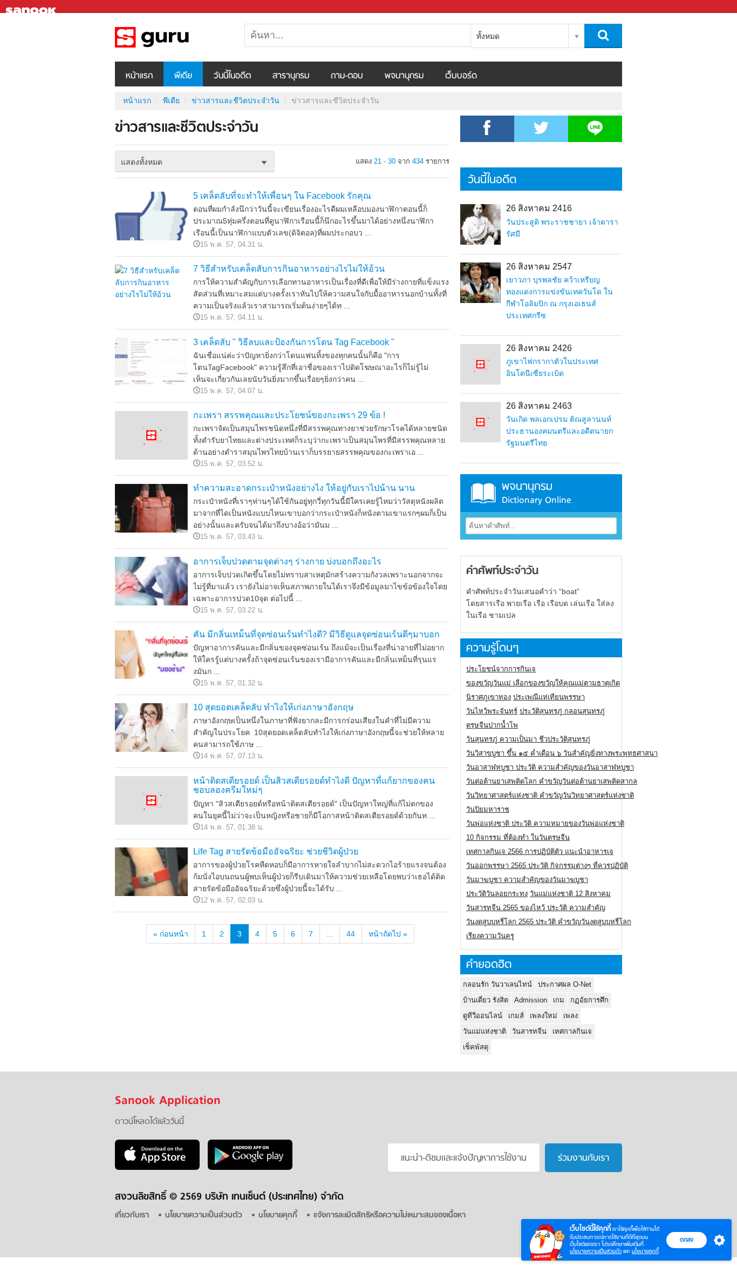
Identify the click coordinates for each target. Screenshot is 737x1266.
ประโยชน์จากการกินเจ (501, 669)
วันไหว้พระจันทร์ (491, 711)
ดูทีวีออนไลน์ (482, 1016)
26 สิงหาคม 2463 (539, 405)
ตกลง (686, 1239)
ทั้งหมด (488, 36)
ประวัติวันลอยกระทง (497, 894)
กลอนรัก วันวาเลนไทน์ (497, 984)
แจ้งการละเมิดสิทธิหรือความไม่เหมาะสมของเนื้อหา (389, 1215)
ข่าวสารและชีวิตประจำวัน (171, 37)
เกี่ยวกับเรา (132, 1215)
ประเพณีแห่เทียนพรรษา (549, 697)
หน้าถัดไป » (387, 934)
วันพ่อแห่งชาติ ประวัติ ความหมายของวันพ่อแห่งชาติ (545, 823)
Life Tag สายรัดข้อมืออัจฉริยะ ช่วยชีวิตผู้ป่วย (275, 851)
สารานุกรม (290, 76)
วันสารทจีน (529, 1031)
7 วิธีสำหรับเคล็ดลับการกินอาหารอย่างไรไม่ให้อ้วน (289, 268)
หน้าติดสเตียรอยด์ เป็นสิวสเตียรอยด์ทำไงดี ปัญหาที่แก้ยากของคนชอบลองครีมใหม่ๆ (314, 785)
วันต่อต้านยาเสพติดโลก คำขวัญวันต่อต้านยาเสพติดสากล (551, 781)
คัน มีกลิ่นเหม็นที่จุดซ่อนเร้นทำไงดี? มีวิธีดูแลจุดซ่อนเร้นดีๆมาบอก (316, 634)
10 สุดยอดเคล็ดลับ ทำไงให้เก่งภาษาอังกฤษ (273, 707)
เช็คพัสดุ (475, 1047)
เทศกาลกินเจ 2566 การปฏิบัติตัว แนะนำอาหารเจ (539, 851)
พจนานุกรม (404, 76)
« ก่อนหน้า (170, 934)
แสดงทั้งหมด (141, 162)
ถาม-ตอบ (347, 76)
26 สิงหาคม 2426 (539, 348)
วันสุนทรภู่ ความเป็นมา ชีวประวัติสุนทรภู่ (528, 739)
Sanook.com (32, 7)
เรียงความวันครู (490, 936)
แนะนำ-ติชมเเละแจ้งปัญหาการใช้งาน (464, 1158)
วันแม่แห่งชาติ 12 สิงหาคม (570, 894)
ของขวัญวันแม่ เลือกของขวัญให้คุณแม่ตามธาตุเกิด (543, 683)
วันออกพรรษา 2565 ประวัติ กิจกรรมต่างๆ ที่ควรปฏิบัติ (547, 865)
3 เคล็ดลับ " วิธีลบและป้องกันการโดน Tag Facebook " (293, 342)
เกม (558, 1000)
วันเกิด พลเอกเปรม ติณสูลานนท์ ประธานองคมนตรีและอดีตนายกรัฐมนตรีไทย (559, 431)
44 (350, 934)
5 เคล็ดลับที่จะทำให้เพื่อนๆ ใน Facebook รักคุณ (282, 195)
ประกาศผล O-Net (564, 984)
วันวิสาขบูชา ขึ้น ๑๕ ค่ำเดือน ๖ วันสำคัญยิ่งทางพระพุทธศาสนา (562, 753)
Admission (530, 1000)
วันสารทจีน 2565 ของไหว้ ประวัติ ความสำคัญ (535, 908)
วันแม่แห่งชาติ (484, 1031)
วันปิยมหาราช (487, 809)
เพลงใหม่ (543, 1016)
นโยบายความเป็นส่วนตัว (596, 1251)
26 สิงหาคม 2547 (539, 266)
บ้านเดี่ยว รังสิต (485, 1000)
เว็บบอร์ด (461, 76)
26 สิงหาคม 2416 (539, 208)
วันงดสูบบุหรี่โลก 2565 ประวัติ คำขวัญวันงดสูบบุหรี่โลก (548, 922)
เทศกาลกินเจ (572, 1031)
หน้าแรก (139, 76)
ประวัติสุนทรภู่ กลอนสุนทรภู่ (562, 711)
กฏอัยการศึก (589, 1000)
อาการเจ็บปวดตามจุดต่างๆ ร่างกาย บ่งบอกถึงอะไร (287, 561)
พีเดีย (183, 76)
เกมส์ (516, 1016)
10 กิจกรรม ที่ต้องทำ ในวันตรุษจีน (518, 837)
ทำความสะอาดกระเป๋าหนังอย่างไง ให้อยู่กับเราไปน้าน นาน (304, 488)
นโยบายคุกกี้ (645, 1251)
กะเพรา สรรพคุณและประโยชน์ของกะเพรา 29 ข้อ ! (289, 415)
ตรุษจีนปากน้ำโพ (492, 725)
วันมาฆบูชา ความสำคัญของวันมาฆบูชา (527, 880)
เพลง (570, 1016)
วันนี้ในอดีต (232, 76)
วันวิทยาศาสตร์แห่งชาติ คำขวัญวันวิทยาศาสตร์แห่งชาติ (550, 795)
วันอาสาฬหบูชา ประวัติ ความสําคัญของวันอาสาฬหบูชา (550, 767)
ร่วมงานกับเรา (583, 1158)
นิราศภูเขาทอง (488, 697)
